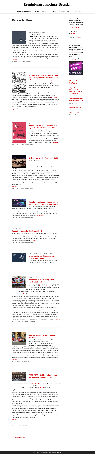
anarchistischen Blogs (35, 383)
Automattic (59, 452)
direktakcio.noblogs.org (44, 285)
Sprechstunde (39, 32)
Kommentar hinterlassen (25, 61)
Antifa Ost (14, 228)
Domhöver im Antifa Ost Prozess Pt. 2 (27, 231)
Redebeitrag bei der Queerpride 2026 (43, 158)
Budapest (31, 277)
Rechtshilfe (54, 11)
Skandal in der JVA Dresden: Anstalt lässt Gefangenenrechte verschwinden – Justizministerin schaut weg (43, 77)
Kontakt (75, 11)
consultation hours (73, 52)
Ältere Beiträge (19, 437)
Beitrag (41, 82)
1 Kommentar (25, 361)
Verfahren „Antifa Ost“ (41, 11)
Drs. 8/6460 (54, 97)
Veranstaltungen (65, 11)
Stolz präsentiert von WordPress (40, 452)
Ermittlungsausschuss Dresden (47, 4)
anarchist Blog (40, 387)
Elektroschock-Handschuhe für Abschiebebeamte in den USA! (76, 100)
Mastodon (78, 37)
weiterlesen (14, 59)
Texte (44, 32)
